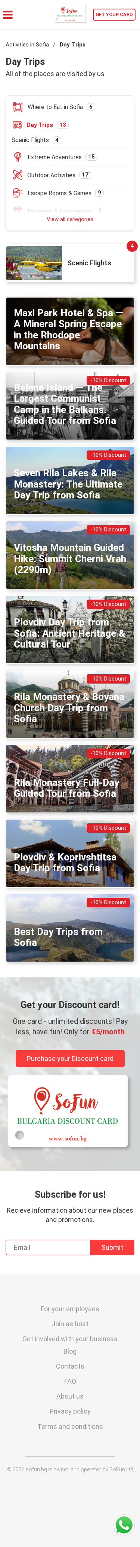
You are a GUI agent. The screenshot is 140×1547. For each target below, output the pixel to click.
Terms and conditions (70, 1426)
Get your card (114, 14)
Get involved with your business (70, 1339)
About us (70, 1396)
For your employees (70, 1309)
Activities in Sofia (27, 44)
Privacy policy (70, 1411)
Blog (70, 1351)
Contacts (70, 1366)
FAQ (70, 1381)
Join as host (70, 1324)
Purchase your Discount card (70, 1058)
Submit (112, 1247)
